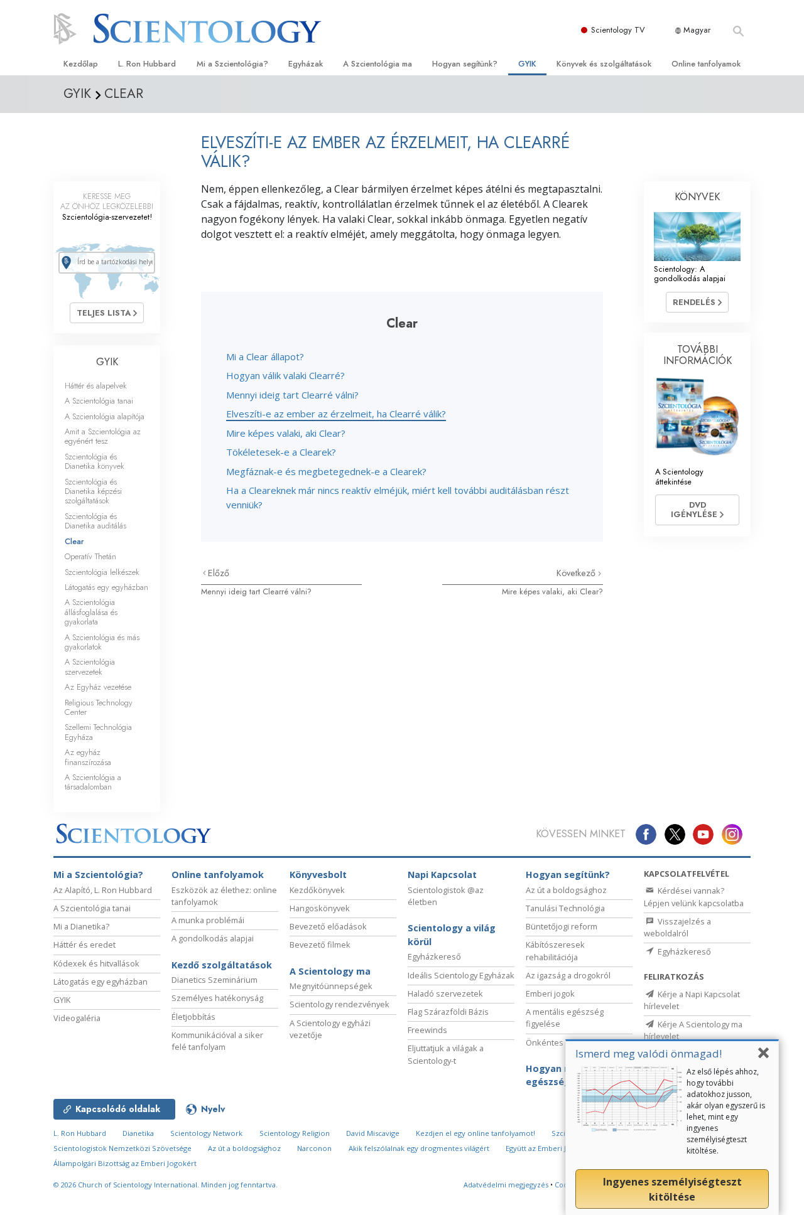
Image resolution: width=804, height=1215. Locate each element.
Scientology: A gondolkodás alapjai (689, 273)
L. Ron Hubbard (147, 64)
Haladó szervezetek (445, 993)
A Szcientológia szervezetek (90, 666)
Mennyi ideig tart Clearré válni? (292, 394)
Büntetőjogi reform (561, 926)
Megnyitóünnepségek (331, 986)
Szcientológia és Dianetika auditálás (95, 521)
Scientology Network (206, 1133)
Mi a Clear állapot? (265, 356)
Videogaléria (76, 1018)
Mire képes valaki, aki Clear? (285, 433)
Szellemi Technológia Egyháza (98, 731)
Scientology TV (618, 30)
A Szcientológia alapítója (104, 416)
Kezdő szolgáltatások (221, 965)
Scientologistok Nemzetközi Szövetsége (122, 1148)
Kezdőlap (80, 64)
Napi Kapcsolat (442, 874)
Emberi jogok (550, 993)
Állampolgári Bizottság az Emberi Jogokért (125, 1163)
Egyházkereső (434, 956)
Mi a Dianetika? (81, 926)
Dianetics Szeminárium (214, 979)
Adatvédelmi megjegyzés (506, 1184)
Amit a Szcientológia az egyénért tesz (103, 436)
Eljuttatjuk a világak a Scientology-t (446, 1054)
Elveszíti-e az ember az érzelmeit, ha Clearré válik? (336, 413)
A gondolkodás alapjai (212, 938)
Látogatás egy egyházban (106, 587)
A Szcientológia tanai (99, 401)
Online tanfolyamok (706, 64)
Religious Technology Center (99, 707)
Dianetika (138, 1133)
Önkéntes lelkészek (564, 1042)
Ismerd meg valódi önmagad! (648, 1053)
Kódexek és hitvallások (96, 963)
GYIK (527, 64)
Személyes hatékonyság (217, 998)
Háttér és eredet (84, 944)
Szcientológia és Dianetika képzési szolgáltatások (93, 491)
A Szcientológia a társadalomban (93, 782)
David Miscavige (372, 1133)
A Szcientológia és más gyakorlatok (102, 642)
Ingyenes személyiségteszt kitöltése (672, 1189)
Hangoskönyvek (320, 908)
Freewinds (427, 1030)
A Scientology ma (330, 971)
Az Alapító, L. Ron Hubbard (102, 890)
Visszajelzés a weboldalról (677, 927)
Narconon (314, 1148)
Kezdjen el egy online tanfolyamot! (475, 1133)
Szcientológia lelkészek (102, 572)
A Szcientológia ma (377, 64)
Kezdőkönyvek (317, 890)
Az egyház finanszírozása (88, 757)
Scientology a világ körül (452, 935)
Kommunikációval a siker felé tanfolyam (217, 1040)
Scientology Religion (294, 1133)
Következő (577, 573)
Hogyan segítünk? (464, 64)
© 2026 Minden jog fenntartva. (165, 1184)
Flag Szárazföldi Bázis (448, 1011)
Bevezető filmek (320, 944)
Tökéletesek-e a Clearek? (281, 452)
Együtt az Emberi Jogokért (550, 1148)
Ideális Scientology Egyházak (461, 975)
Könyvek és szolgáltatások (604, 64)
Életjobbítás (193, 1016)
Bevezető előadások (328, 926)
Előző (218, 573)
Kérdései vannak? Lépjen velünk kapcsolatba (694, 896)
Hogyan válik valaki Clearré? (285, 375)
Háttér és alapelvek (96, 386)
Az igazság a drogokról (568, 975)
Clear (74, 541)
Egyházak (305, 64)
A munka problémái (207, 920)
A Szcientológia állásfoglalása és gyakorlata (91, 612)
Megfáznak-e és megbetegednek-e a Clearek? (326, 471)
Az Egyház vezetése (98, 687)
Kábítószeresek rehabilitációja (555, 950)
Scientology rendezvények (339, 1004)
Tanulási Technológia (565, 908)
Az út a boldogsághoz (566, 890)
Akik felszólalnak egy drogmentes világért (419, 1148)
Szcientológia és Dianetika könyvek (94, 461)
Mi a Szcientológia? (232, 64)
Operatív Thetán (90, 556)
